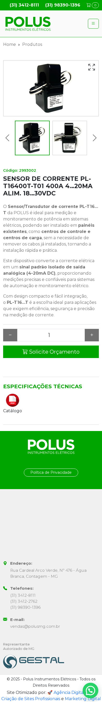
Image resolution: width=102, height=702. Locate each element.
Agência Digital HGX (74, 692)
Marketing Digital (83, 698)
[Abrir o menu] (93, 24)
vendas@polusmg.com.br (35, 626)
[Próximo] (94, 138)
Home (9, 44)
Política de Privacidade (51, 472)
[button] (90, 690)
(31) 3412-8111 (24, 5)
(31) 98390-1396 (62, 5)
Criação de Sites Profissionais (30, 698)
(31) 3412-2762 (23, 601)
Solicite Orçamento (54, 352)
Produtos (32, 44)
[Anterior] (7, 138)
